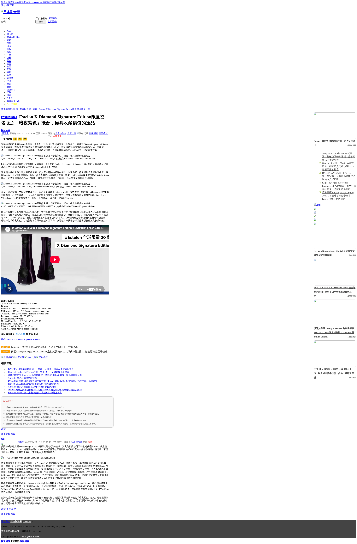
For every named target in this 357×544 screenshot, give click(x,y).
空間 (9, 66)
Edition (36, 339)
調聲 (9, 63)
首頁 (9, 31)
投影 (9, 52)
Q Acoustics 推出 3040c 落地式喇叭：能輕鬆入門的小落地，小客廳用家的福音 (338, 166)
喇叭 (9, 40)
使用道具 (5, 434)
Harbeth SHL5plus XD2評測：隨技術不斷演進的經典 (33, 384)
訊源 (9, 46)
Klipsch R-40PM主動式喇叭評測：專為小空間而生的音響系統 (44, 346)
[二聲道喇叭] (9, 117)
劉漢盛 (10, 78)
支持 (8, 509)
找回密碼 (52, 18)
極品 (3, 339)
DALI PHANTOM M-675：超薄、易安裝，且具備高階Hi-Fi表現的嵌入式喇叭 (339, 176)
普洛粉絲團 (15, 2)
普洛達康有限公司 (10, 531)
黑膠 (9, 43)
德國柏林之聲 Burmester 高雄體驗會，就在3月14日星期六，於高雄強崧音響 (45, 375)
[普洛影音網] (10, 12)
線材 (9, 57)
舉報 (13, 434)
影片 (9, 92)
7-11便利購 (12, 104)
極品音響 (20, 334)
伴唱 (9, 72)
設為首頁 (5, 2)
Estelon (10, 339)
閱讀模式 (103, 133)
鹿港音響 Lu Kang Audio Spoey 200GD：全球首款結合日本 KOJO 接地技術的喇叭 (338, 195)
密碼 (3, 21)
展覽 (13, 37)
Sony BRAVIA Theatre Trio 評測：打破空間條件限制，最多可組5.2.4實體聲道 (338, 156)
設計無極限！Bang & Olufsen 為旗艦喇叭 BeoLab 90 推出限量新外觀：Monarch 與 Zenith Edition (334, 332)
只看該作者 (60, 133)
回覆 (3, 429)
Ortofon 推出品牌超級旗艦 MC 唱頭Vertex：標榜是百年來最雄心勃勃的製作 (45, 389)
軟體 (9, 87)
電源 (9, 60)
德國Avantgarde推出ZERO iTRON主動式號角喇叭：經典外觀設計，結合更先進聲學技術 (59, 351)
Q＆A (9, 98)
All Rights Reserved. (31, 536)
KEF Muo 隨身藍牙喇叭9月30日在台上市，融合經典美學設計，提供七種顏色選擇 (334, 373)
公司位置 (60, 2)
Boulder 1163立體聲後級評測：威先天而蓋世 (334, 143)
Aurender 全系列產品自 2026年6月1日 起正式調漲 (32, 387)
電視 (9, 49)
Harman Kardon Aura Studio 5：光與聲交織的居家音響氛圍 (334, 253)
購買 (9, 95)
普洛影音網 (6, 109)
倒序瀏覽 (93, 133)
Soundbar (11, 90)
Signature (28, 339)
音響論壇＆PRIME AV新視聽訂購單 (38, 2)
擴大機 (10, 34)
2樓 (2, 439)
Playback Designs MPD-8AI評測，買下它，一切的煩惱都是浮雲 (38, 372)
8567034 (27, 521)
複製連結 (5, 130)
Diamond (18, 339)
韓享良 (5, 133)
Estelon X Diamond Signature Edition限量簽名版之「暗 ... (65, 109)
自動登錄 (42, 18)
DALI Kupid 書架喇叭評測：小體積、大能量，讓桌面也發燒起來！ (41, 369)
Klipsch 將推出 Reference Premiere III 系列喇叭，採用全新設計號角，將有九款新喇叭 (339, 185)
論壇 (15, 109)
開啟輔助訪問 (8, 5)
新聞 (9, 75)
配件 (9, 69)
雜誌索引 (13, 101)
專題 (9, 84)
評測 (9, 81)
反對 (13, 509)
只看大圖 (71, 133)
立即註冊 (52, 21)
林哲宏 (21, 442)
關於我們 (5, 521)
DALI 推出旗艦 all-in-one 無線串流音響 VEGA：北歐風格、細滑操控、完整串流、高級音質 (52, 381)
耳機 (9, 54)
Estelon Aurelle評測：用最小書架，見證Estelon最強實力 (35, 392)
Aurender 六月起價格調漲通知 (22, 378)
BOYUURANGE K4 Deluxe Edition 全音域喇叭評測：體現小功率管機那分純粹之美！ (334, 291)
